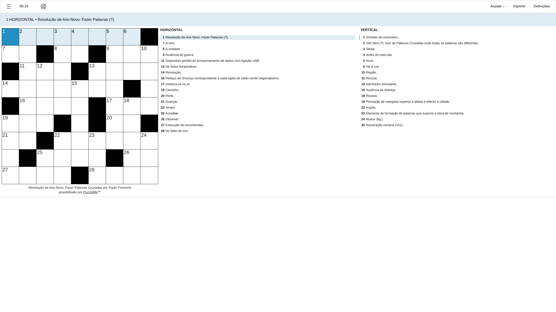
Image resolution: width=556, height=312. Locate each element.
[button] (9, 6)
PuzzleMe (90, 192)
